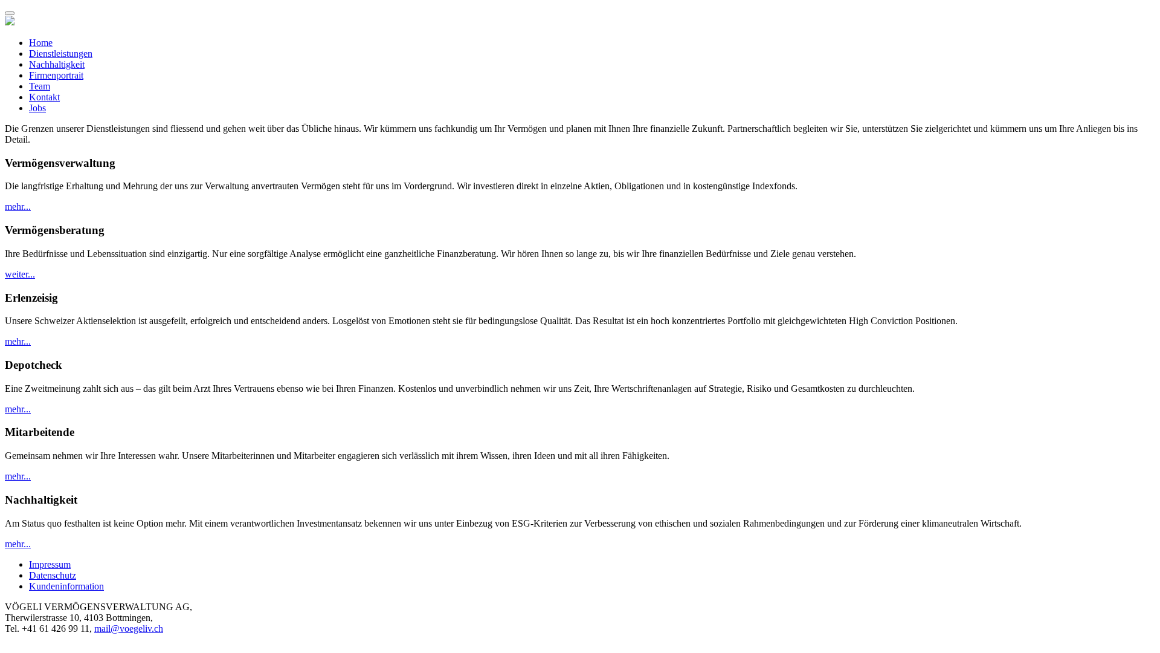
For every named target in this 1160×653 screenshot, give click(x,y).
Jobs (37, 108)
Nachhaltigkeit (57, 64)
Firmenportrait (56, 75)
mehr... (18, 206)
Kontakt (44, 97)
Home (41, 42)
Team (39, 86)
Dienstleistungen (60, 53)
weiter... (20, 274)
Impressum (50, 564)
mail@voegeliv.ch (128, 628)
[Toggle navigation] (9, 13)
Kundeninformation (66, 586)
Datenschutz (52, 575)
